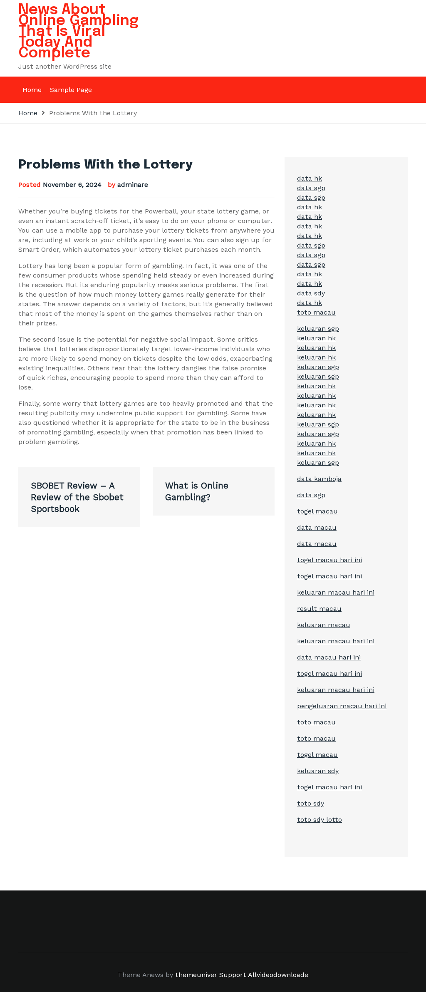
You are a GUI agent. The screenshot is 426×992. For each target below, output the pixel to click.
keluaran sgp (318, 328)
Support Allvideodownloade (263, 975)
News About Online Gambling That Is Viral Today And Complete (78, 31)
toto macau (316, 312)
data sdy (311, 293)
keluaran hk (316, 338)
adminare (132, 184)
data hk (309, 178)
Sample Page (71, 90)
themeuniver (196, 975)
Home (32, 90)
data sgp (311, 188)
